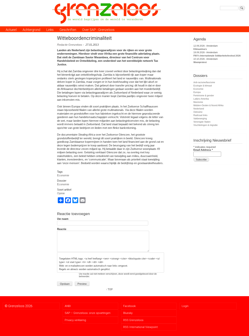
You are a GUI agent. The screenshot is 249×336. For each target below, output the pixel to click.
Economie (63, 175)
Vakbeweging (200, 118)
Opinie (61, 193)
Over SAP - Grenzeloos (98, 30)
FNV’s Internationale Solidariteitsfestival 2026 (217, 55)
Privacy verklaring (75, 320)
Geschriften (68, 30)
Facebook (129, 306)
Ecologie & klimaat (202, 85)
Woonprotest (200, 62)
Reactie (61, 229)
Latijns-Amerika (201, 99)
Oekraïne (198, 112)
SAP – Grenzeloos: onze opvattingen (87, 313)
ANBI (68, 306)
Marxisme (198, 102)
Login (185, 306)
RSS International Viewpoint (140, 327)
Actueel (11, 30)
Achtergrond (31, 30)
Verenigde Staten (202, 122)
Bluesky (128, 313)
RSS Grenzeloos (133, 320)
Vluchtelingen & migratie (205, 125)
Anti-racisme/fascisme (204, 82)
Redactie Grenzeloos (69, 44)
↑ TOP (109, 289)
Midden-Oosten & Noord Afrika (208, 105)
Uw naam (62, 219)
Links (50, 30)
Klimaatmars (200, 49)
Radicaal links (200, 115)
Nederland (198, 108)
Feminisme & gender (203, 95)
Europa (197, 92)
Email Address (203, 149)
